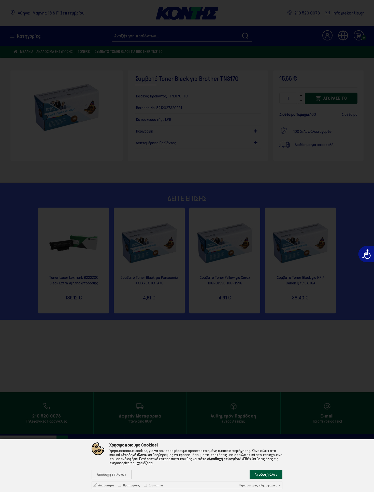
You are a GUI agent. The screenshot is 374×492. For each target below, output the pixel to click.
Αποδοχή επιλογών (111, 474)
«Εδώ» (246, 459)
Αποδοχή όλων (266, 474)
